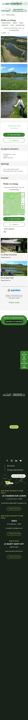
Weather (24, 354)
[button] (25, 3)
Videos (24, 359)
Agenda (24, 367)
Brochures (24, 363)
